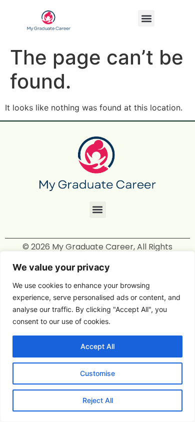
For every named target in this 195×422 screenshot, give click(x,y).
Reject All (97, 400)
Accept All (97, 346)
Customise (97, 373)
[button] (146, 18)
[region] (97, 336)
